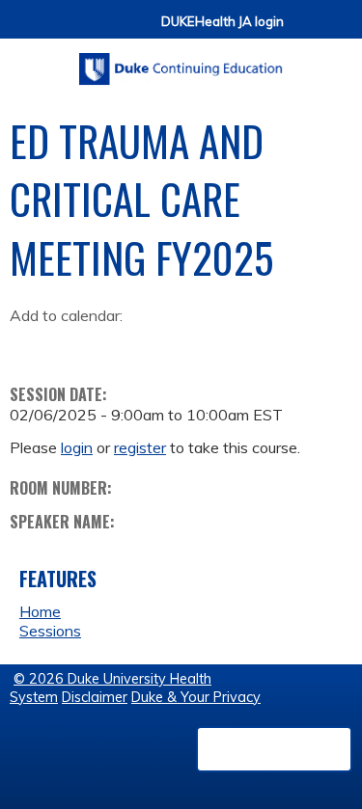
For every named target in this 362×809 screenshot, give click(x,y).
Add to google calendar (29, 346)
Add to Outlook (162, 346)
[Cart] (306, 30)
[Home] (181, 62)
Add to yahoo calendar (73, 346)
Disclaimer (94, 697)
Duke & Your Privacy (196, 697)
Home (40, 611)
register (140, 447)
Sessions (50, 630)
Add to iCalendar (116, 345)
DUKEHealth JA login (222, 21)
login (77, 447)
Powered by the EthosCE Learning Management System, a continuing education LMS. (274, 749)
